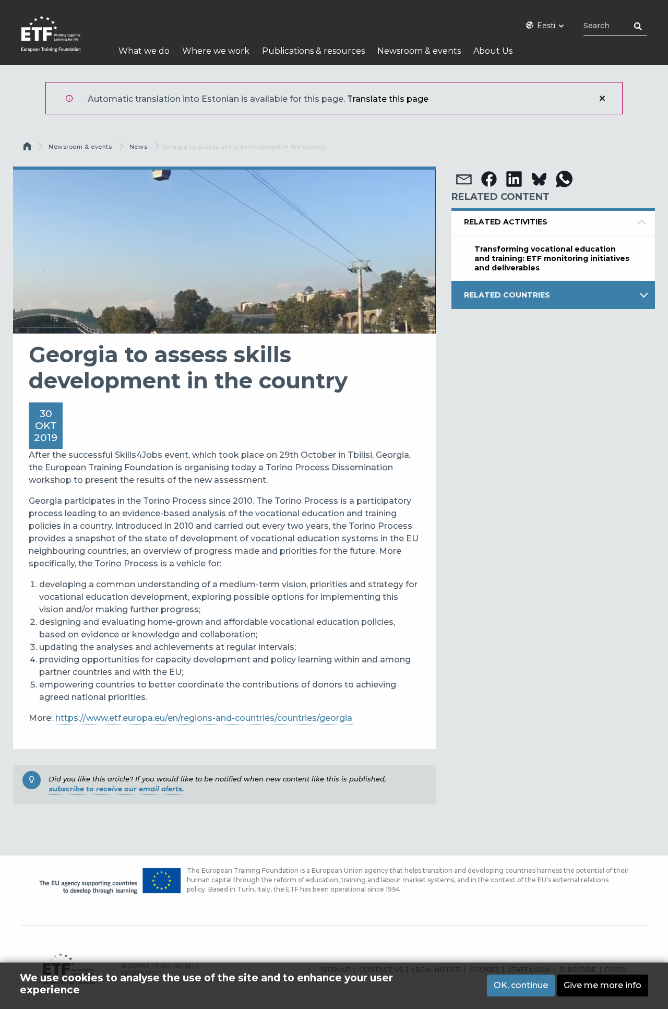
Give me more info (602, 985)
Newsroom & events (80, 146)
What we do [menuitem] (144, 51)
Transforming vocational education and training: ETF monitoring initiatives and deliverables (551, 258)
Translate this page (387, 99)
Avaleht (28, 148)
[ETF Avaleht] (61, 40)
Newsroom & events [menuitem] (419, 51)
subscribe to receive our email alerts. (116, 789)
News (138, 146)
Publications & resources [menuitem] (313, 51)
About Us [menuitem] (492, 51)
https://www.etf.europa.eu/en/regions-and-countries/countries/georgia (203, 718)
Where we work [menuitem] (215, 51)
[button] (464, 179)
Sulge (602, 98)
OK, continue (521, 985)
